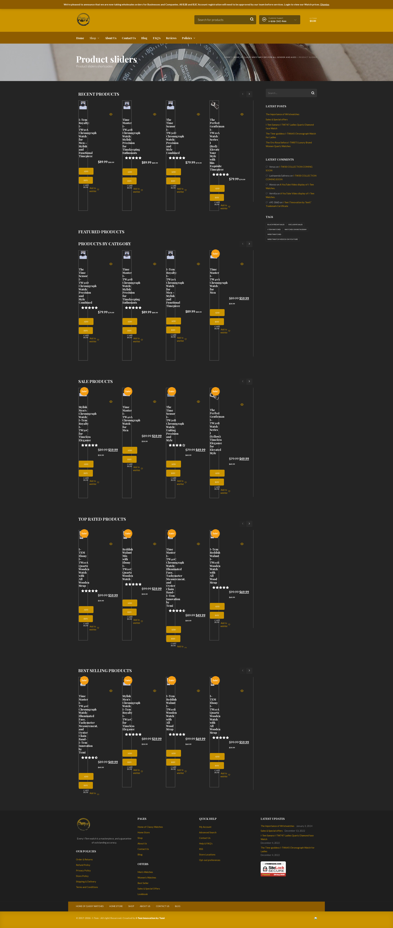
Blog (140, 854)
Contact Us (143, 849)
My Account (205, 826)
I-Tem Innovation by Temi (150, 917)
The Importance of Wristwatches (282, 114)
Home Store (144, 832)
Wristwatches (274, 234)
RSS (201, 849)
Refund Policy (83, 865)
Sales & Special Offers (149, 888)
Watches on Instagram (295, 229)
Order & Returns (84, 859)
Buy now (85, 181)
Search (252, 19)
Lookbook (143, 894)
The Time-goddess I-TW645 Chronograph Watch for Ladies (288, 849)
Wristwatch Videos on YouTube (282, 239)
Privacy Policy (83, 870)
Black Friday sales (275, 224)
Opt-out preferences (209, 860)
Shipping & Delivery (86, 881)
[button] (133, 157)
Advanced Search (207, 832)
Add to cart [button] (86, 172)
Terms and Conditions (87, 887)
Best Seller (143, 883)
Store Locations (207, 854)
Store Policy (82, 876)
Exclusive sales (295, 224)
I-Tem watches (274, 229)
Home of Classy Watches (150, 826)
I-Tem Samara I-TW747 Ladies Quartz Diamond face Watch (287, 837)
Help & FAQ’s (205, 843)
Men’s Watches (145, 872)
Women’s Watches (147, 877)
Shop (140, 838)
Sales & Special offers (277, 119)
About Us (142, 843)
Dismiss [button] (324, 4)
